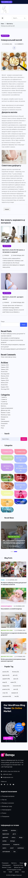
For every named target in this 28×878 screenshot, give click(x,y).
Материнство (4, 417)
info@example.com (7, 777)
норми (13, 682)
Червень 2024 (5, 380)
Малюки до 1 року (5, 415)
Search (24, 439)
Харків (10, 872)
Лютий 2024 (4, 385)
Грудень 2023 (4, 387)
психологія (17, 685)
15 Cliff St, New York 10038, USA (11, 771)
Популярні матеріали (8, 796)
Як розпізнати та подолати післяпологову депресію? (12, 341)
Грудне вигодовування (7, 408)
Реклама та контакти (8, 803)
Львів (23, 872)
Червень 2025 (5, 367)
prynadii (6, 255)
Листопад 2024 (5, 374)
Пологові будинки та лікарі (14, 869)
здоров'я (6, 678)
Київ (4, 872)
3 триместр (4, 401)
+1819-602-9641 (7, 774)
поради (7, 209)
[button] (11, 551)
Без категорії (4, 404)
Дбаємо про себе (5, 410)
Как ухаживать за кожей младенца (10, 338)
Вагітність (10, 23)
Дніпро (17, 872)
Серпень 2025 (5, 365)
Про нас (4, 799)
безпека (15, 671)
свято (15, 689)
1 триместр (4, 397)
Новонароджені (5, 421)
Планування (4, 423)
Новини (3, 419)
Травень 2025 (4, 369)
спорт (5, 692)
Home (2, 23)
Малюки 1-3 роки (5, 412)
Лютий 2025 (4, 371)
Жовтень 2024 (5, 376)
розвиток (6, 689)
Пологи (3, 426)
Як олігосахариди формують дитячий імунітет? (13, 349)
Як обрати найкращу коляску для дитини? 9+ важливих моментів (13, 335)
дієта (15, 675)
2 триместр (4, 399)
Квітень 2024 (4, 382)
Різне (2, 428)
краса (15, 678)
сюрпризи (14, 692)
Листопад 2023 (5, 389)
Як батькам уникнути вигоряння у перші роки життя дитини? (13, 346)
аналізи (5, 671)
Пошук (3, 321)
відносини (5, 675)
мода (4, 682)
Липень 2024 (4, 378)
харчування (6, 696)
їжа (17, 696)
